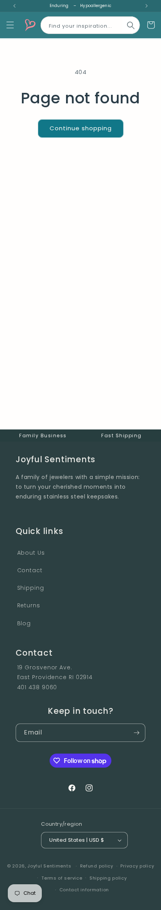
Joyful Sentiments (49, 866)
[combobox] (90, 23)
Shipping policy (108, 878)
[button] (10, 25)
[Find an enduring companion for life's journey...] (130, 25)
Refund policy (96, 866)
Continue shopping (81, 128)
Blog (24, 623)
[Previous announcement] (14, 6)
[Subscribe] (136, 733)
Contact (30, 570)
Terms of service (61, 878)
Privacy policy (137, 866)
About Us (31, 553)
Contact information (84, 890)
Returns (28, 605)
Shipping (30, 588)
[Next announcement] (146, 6)
